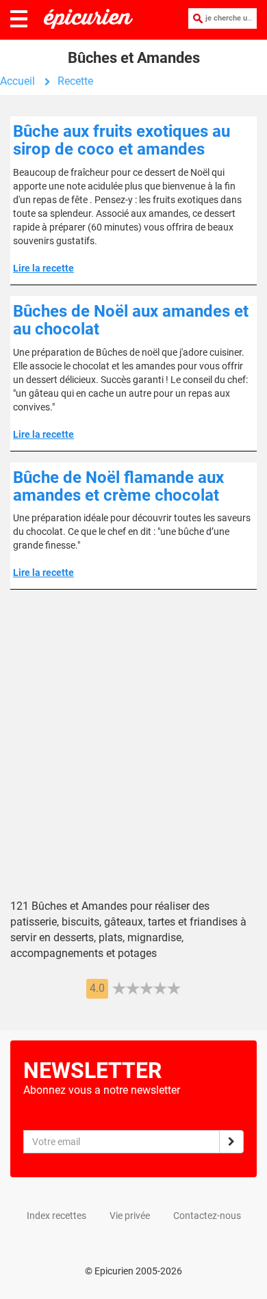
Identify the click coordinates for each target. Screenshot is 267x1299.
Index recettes (56, 1215)
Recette (75, 81)
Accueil (17, 81)
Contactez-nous (207, 1215)
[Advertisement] (133, 754)
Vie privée (130, 1215)
